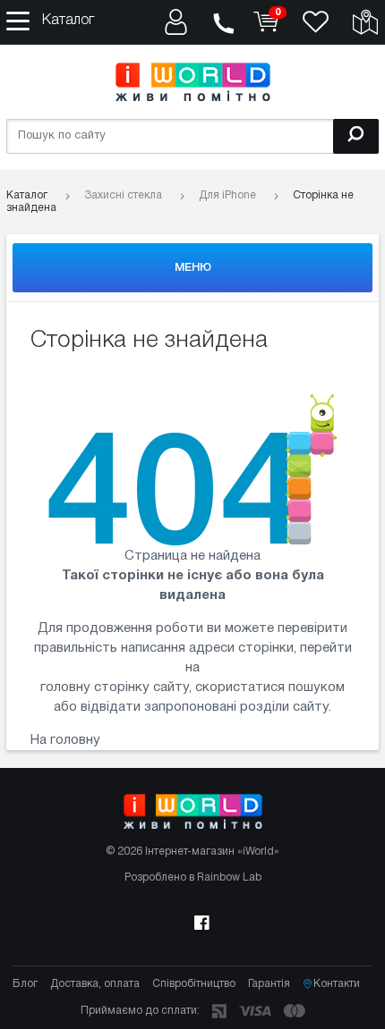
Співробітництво (193, 984)
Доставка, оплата (95, 984)
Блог (25, 984)
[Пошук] (356, 136)
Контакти (336, 984)
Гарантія (269, 984)
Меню (193, 268)
